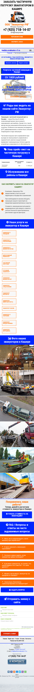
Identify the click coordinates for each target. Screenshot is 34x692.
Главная (5, 638)
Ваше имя (4, 607)
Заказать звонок (11, 63)
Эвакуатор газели (8, 308)
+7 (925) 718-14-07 (17, 30)
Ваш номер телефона (7, 613)
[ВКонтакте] (9, 672)
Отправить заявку (9, 633)
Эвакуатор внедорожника (8, 322)
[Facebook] (11, 672)
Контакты (28, 638)
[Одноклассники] (14, 672)
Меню (30, 50)
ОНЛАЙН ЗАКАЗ (18, 96)
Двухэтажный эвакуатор (7, 256)
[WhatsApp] (25, 672)
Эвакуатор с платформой (7, 240)
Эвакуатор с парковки (7, 315)
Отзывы (22, 638)
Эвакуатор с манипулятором (8, 248)
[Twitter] (20, 672)
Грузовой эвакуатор (6, 271)
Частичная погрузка (6, 263)
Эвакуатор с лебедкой (7, 233)
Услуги (17, 638)
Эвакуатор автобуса (6, 293)
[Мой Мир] (17, 672)
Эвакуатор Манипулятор (7, 278)
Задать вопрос (23, 63)
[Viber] (23, 672)
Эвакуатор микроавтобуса (8, 301)
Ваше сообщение (6, 619)
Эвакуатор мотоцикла (6, 330)
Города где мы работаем (17, 640)
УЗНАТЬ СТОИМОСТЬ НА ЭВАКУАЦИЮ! (18, 515)
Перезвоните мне (17, 37)
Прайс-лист (11, 638)
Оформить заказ (17, 42)
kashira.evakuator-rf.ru (11, 50)
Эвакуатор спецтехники (7, 286)
